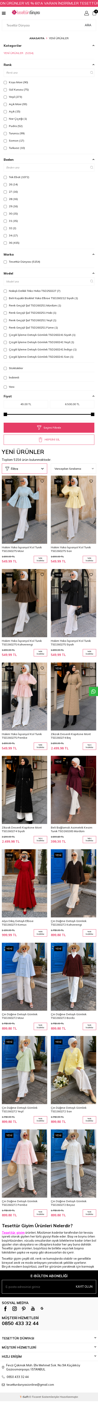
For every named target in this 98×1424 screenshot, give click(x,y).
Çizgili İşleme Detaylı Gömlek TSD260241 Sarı (40, 356)
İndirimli (13, 377)
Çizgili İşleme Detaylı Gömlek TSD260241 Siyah (41, 335)
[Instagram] (14, 1308)
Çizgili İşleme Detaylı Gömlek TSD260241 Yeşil (41, 342)
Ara (88, 25)
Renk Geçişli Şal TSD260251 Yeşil (32, 320)
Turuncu (16, 133)
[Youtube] (32, 1308)
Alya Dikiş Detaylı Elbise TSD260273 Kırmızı (18, 922)
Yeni (11, 386)
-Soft (24, 1396)
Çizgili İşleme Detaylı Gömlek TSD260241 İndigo (42, 349)
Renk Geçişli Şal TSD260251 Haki (32, 312)
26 (13, 184)
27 (13, 191)
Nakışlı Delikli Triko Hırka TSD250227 (34, 291)
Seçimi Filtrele (52, 427)
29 (13, 206)
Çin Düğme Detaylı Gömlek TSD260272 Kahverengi (68, 922)
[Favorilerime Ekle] (42, 481)
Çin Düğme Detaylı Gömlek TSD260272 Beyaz (68, 1203)
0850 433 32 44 (20, 1323)
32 (12, 228)
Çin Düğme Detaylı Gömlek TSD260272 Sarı (68, 1109)
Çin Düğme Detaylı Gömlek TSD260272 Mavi (19, 1016)
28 (13, 199)
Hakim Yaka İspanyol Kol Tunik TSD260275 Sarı (71, 549)
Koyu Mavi (18, 82)
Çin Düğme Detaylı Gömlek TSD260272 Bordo (68, 1016)
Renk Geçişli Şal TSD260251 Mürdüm (34, 305)
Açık (14, 111)
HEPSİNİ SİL (52, 439)
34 (13, 235)
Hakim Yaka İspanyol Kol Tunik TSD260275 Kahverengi (22, 642)
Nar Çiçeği (17, 118)
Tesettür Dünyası (24, 261)
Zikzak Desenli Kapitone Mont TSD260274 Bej (71, 735)
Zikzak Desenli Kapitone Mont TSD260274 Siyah (22, 829)
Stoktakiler (15, 368)
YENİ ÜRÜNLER (19, 53)
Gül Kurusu (18, 89)
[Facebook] (5, 1308)
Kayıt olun (84, 1286)
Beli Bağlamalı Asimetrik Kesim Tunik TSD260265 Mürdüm (71, 829)
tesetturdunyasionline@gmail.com (30, 1384)
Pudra (15, 126)
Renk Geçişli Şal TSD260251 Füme (33, 327)
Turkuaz (16, 148)
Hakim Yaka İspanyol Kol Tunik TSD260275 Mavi (22, 549)
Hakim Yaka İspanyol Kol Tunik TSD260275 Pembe (22, 735)
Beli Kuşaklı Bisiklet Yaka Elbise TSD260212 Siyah (43, 298)
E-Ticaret (35, 1396)
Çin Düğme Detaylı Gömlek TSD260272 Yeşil (19, 1109)
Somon (16, 140)
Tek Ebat (18, 177)
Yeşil (15, 96)
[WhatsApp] (42, 1308)
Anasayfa (36, 38)
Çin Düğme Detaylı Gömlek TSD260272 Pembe (19, 1203)
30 (13, 213)
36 (13, 242)
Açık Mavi (17, 104)
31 (13, 221)
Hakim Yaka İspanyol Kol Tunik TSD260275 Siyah (71, 642)
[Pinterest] (23, 1308)
